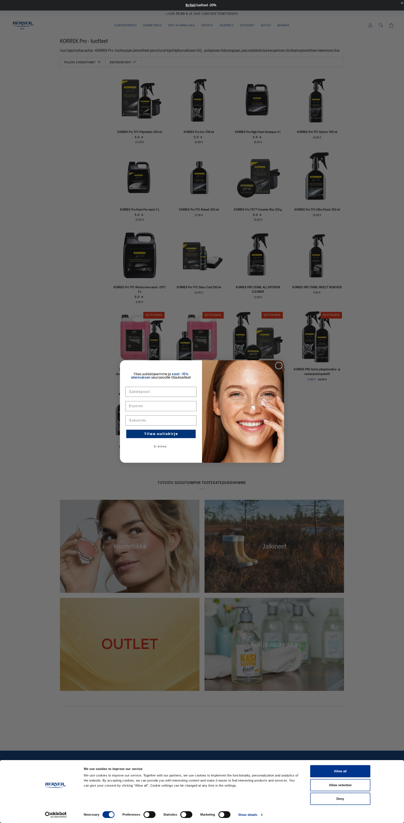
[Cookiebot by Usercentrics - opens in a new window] (55, 815)
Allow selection (340, 785)
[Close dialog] (279, 365)
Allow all (340, 771)
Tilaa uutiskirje (161, 433)
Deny (340, 798)
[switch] (149, 814)
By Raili (191, 5)
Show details (247, 814)
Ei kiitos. (161, 446)
